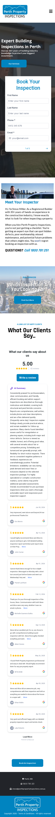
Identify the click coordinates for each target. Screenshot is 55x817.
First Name (12, 95)
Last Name (12, 107)
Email (10, 132)
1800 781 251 (28, 784)
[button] (50, 11)
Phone (11, 120)
